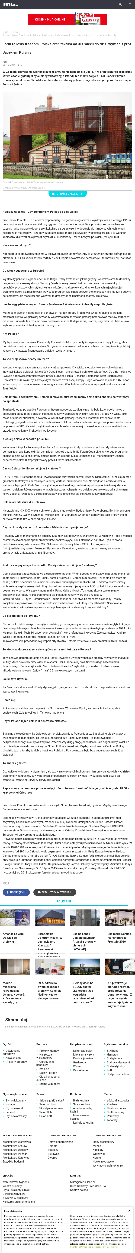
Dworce (52, 1157)
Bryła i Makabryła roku (16, 1190)
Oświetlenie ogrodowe (11, 1052)
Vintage (10, 1104)
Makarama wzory (83, 1054)
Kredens (112, 1104)
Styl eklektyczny (16, 1100)
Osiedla (52, 1146)
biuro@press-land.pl (82, 1182)
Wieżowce (99, 1153)
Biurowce (53, 1153)
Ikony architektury (103, 1142)
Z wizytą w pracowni (15, 1198)
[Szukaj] (120, 4)
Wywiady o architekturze (108, 1165)
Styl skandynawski (118, 1062)
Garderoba (79, 1062)
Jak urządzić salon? (51, 1100)
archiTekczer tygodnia (16, 1182)
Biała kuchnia (81, 1100)
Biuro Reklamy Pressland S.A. (88, 1186)
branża (16, 32)
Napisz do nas (79, 1190)
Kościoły (98, 1149)
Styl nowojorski (15, 1108)
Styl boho (112, 1050)
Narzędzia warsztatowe (44, 1056)
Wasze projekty (12, 1186)
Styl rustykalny (116, 1066)
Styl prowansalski (118, 1074)
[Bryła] (10, 4)
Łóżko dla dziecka (118, 1100)
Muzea (97, 1146)
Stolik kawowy (116, 1112)
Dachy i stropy (48, 1072)
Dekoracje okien (83, 1058)
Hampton (112, 1054)
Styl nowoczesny (16, 1116)
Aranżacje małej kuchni (81, 1110)
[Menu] (130, 4)
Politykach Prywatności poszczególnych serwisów (93, 1247)
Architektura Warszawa (17, 1142)
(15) (70, 193)
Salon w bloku (47, 1104)
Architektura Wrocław (15, 1149)
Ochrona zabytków (14, 1193)
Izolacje (44, 1069)
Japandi (10, 1112)
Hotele (97, 1157)
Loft (109, 1070)
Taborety (112, 1120)
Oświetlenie (80, 1070)
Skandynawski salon (51, 1108)
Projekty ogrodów (16, 1061)
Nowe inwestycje (103, 1161)
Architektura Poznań (15, 1153)
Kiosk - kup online (50, 19)
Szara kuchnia (81, 1104)
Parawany (113, 1116)
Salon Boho (46, 1112)
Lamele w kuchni (83, 1122)
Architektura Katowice (16, 1157)
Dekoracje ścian (82, 1050)
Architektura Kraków (15, 1146)
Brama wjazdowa (49, 1084)
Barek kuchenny (116, 1108)
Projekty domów (49, 1050)
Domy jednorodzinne (60, 1142)
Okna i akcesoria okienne (48, 1078)
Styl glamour (114, 1058)
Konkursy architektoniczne (19, 1201)
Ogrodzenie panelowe (45, 1063)
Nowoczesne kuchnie (79, 1117)
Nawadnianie (13, 1057)
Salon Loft (45, 1116)
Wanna (77, 1066)
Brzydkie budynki (13, 1161)
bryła (5, 32)
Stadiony (53, 1149)
